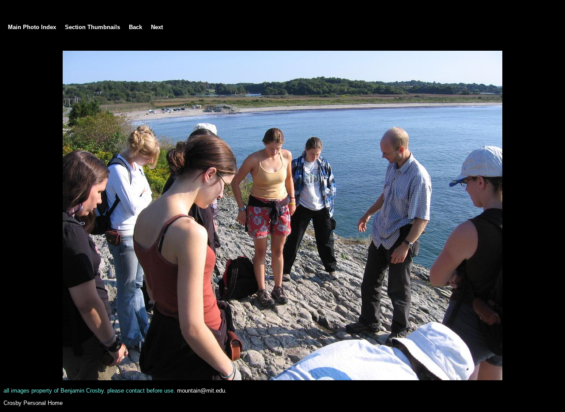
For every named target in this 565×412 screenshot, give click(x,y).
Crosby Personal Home (33, 403)
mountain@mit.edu (201, 390)
